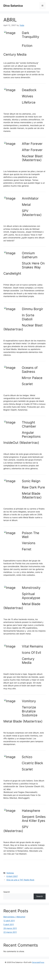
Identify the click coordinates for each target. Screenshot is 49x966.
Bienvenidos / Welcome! (14, 917)
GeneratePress (38, 962)
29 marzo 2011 (10, 928)
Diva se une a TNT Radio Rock (20, 880)
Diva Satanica (13, 5)
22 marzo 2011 (10, 932)
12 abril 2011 (9, 921)
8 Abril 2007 (12, 876)
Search (6, 892)
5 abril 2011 (8, 924)
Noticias (10, 873)
